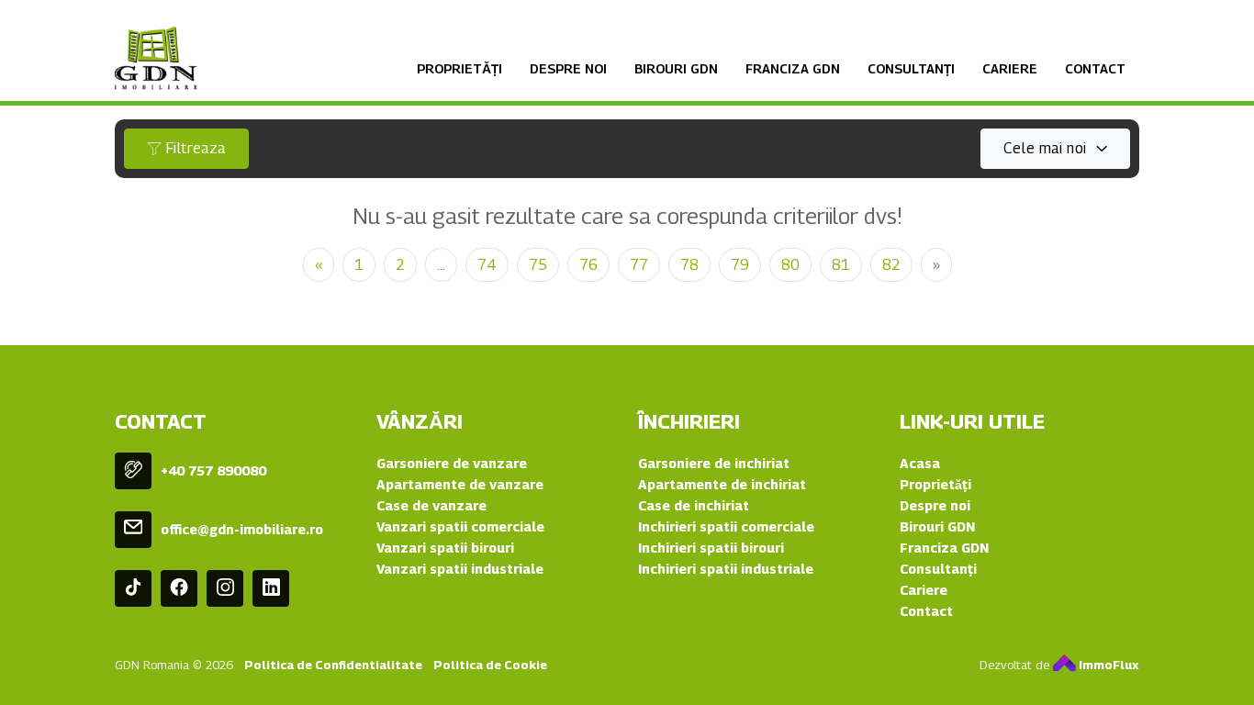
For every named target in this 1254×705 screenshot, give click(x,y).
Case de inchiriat (693, 505)
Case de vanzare (431, 505)
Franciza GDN (792, 68)
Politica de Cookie (490, 664)
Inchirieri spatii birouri (711, 547)
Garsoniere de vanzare (451, 463)
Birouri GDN (676, 68)
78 (689, 265)
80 (790, 265)
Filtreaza (194, 148)
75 (538, 265)
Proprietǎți (459, 68)
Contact (1095, 68)
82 (891, 265)
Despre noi (568, 68)
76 (588, 265)
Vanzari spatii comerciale (460, 526)
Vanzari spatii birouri (445, 547)
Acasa (920, 463)
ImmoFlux (1107, 664)
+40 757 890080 (213, 470)
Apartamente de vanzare (459, 484)
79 (740, 265)
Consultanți (911, 68)
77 (639, 265)
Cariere (1009, 68)
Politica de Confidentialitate (333, 664)
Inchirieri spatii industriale (725, 568)
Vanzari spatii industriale (459, 568)
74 (487, 265)
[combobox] (1055, 149)
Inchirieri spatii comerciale (726, 526)
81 (841, 265)
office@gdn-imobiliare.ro (242, 529)
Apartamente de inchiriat (722, 484)
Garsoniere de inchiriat (713, 463)
